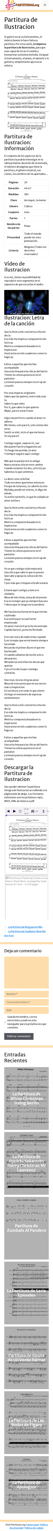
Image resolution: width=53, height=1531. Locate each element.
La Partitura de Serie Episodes (26, 1293)
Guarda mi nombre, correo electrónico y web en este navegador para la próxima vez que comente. (26, 1022)
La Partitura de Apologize (26, 1484)
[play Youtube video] (26, 302)
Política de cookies (34, 1528)
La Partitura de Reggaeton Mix (25, 927)
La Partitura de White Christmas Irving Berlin (26, 1098)
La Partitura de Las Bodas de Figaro (26, 1422)
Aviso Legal (33, 1524)
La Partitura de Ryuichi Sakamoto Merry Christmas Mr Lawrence (26, 1163)
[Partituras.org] (22, 4)
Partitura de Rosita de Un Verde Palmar (27, 1357)
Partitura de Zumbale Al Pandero (26, 1228)
